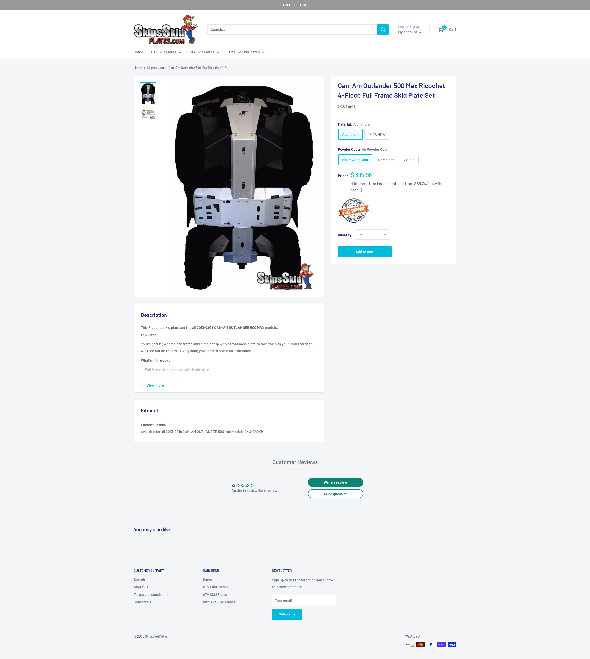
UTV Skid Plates (163, 52)
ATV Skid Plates (201, 52)
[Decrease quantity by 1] (361, 234)
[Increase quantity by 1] (385, 234)
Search (139, 579)
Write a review (335, 482)
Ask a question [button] (335, 493)
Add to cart (365, 251)
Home (138, 52)
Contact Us (142, 602)
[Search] (383, 29)
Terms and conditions (151, 594)
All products (155, 68)
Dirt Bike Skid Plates (243, 52)
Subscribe (287, 614)
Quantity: (345, 234)
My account (408, 31)
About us (141, 587)
